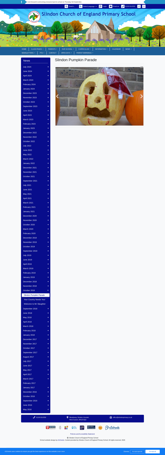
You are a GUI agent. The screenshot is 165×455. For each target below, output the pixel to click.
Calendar (116, 49)
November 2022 (30, 137)
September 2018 (30, 309)
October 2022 (29, 141)
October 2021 (29, 176)
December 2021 (30, 168)
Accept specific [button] (137, 451)
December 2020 (30, 216)
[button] (57, 96)
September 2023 (30, 106)
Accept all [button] (152, 451)
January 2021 (29, 211)
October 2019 (29, 247)
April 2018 (27, 322)
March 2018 (28, 326)
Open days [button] (66, 53)
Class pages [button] (36, 49)
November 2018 (30, 286)
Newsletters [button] (28, 53)
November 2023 (30, 98)
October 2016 (29, 396)
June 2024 (27, 71)
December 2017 (30, 339)
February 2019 (29, 273)
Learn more (61, 451)
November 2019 (30, 242)
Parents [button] (52, 49)
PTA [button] (41, 53)
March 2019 (28, 268)
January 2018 (29, 335)
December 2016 (30, 392)
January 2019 (29, 277)
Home (24, 49)
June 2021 (27, 190)
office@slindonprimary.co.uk (122, 417)
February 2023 (29, 124)
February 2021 (29, 207)
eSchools (61, 440)
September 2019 (30, 251)
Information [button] (100, 49)
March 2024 (28, 80)
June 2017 (27, 366)
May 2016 (27, 409)
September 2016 (30, 401)
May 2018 (27, 317)
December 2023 (30, 93)
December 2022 (30, 133)
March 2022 (28, 159)
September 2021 (30, 181)
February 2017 (29, 383)
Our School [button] (67, 49)
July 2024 (27, 67)
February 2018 (29, 331)
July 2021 (27, 185)
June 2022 (27, 150)
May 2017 (27, 370)
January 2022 (29, 163)
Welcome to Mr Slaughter (35, 304)
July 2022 (27, 146)
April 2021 (27, 198)
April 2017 (27, 374)
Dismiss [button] (126, 451)
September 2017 (30, 352)
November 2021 (30, 172)
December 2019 (30, 238)
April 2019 (27, 264)
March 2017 (28, 379)
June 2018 (27, 313)
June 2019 (27, 260)
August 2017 (28, 357)
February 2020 (29, 233)
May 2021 (27, 194)
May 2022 (27, 154)
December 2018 (30, 282)
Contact (52, 53)
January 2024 (29, 89)
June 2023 (27, 111)
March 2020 (28, 229)
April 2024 (27, 76)
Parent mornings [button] (84, 53)
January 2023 (29, 128)
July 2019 (27, 255)
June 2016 (27, 405)
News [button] (128, 49)
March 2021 (28, 203)
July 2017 (27, 361)
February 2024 (29, 84)
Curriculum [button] (83, 49)
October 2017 (29, 348)
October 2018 (29, 290)
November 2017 (30, 344)
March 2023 (28, 119)
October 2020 (29, 225)
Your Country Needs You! (34, 299)
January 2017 (29, 388)
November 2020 (30, 220)
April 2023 (27, 115)
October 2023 (29, 102)
